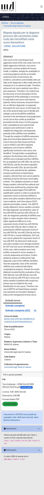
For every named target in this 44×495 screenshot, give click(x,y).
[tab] (35, 310)
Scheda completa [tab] (15, 305)
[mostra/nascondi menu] (41, 6)
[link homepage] (8, 6)
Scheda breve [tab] (12, 300)
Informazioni (11, 429)
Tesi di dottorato (17, 23)
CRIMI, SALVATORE (14, 46)
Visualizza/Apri (10, 404)
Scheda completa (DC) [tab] (17, 310)
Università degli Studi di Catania (17, 26)
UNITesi (4, 23)
